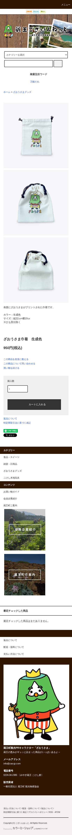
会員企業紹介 (10, 498)
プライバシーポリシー (37, 812)
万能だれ (34, 82)
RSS (51, 812)
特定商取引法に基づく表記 (17, 422)
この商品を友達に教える (15, 359)
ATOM (57, 812)
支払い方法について (12, 808)
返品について (10, 418)
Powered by (7, 829)
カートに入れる (37, 404)
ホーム (6, 92)
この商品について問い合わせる (19, 363)
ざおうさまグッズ (22, 92)
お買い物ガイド (11, 492)
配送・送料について (31, 808)
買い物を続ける (11, 368)
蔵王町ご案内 (10, 505)
